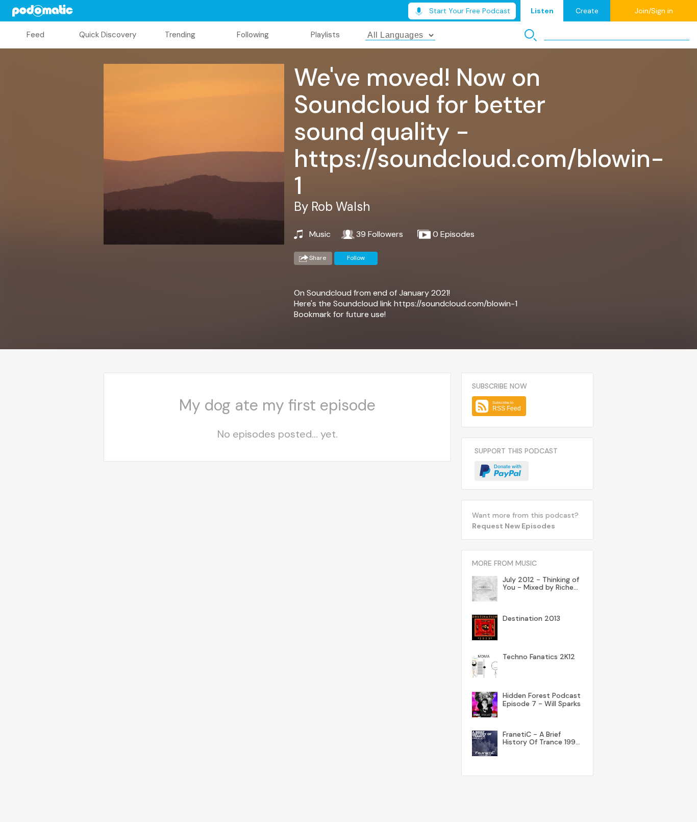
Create (587, 10)
